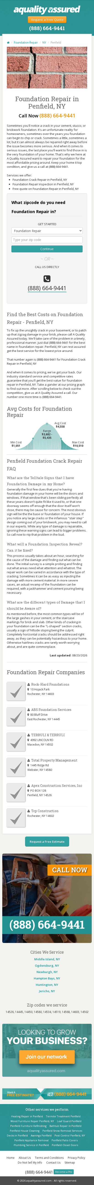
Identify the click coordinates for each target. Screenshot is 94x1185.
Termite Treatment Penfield (63, 1116)
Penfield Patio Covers (65, 1140)
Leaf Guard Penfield (69, 1121)
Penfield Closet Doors (65, 1145)
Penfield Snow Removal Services (62, 1130)
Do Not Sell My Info (30, 1162)
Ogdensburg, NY (47, 965)
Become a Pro (63, 1171)
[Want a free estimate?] (47, 1094)
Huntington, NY (47, 985)
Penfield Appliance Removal (31, 1140)
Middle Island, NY (47, 959)
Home (11, 1158)
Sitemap (70, 1162)
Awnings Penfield (41, 1135)
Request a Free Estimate (47, 841)
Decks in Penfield (17, 1135)
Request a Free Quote (47, 19)
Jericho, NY (47, 991)
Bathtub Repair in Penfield (65, 1126)
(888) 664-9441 (39, 1172)
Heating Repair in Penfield (27, 1116)
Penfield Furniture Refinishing (28, 1126)
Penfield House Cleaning (24, 1130)
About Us (25, 1158)
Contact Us (53, 1162)
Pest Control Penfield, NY (70, 1135)
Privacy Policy (76, 1158)
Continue (47, 249)
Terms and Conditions (49, 1158)
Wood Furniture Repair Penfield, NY (32, 1121)
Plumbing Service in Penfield (31, 1145)
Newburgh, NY (47, 972)
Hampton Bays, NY (47, 978)
